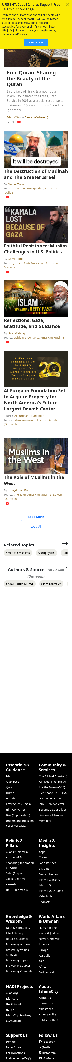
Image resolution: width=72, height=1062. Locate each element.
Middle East (46, 972)
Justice (18, 263)
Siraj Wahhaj (16, 333)
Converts (33, 337)
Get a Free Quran (50, 798)
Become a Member (51, 815)
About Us (45, 998)
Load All (36, 526)
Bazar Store (13, 1047)
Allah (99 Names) (17, 852)
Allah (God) (13, 781)
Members (45, 820)
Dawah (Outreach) (36, 117)
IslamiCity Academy (18, 1015)
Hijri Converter (15, 809)
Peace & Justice (49, 933)
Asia (41, 961)
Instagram (49, 1053)
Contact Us (46, 1003)
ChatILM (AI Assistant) (53, 776)
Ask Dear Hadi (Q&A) (52, 781)
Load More (36, 517)
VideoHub (45, 896)
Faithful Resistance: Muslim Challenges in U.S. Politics (35, 248)
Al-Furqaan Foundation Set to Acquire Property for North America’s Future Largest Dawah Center (34, 399)
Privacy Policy (47, 1014)
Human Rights (48, 927)
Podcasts (44, 902)
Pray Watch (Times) (18, 804)
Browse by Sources (18, 965)
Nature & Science (17, 939)
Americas (45, 944)
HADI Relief (13, 1004)
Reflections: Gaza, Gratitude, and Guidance (32, 323)
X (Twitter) (46, 1047)
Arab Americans (34, 263)
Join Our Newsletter (51, 804)
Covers (43, 857)
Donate (11, 1041)
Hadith (10, 798)
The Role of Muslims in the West (34, 480)
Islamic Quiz (47, 885)
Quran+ (11, 793)
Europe (43, 950)
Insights (44, 868)
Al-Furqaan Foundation (29, 416)
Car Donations (15, 1053)
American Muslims (53, 337)
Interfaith (20, 494)
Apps (42, 852)
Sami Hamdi (16, 259)
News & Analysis (49, 939)
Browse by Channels (19, 971)
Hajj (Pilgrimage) (17, 890)
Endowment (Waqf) (18, 1058)
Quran (10, 787)
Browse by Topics (17, 960)
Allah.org (12, 993)
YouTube (48, 1058)
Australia (44, 955)
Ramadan (12, 884)
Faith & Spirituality (18, 927)
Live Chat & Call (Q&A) (53, 793)
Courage (19, 188)
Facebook (49, 1041)
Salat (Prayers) (15, 873)
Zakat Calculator (16, 826)
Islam (17, 420)
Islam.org (12, 998)
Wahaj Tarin (16, 184)
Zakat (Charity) (15, 879)
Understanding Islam (20, 820)
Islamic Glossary (49, 880)
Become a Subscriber (52, 809)
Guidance (20, 337)
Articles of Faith (16, 857)
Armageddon (34, 188)
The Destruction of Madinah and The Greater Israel (36, 174)
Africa (42, 966)
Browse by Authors (18, 944)
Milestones (46, 1009)
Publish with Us (49, 1020)
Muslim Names (48, 874)
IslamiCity (13, 117)
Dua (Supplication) (18, 815)
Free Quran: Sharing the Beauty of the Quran (31, 78)
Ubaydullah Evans (20, 490)
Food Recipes (47, 863)
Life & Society (15, 933)
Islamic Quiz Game (51, 891)
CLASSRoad (13, 1021)
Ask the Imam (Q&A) (52, 787)
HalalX (10, 1009)
